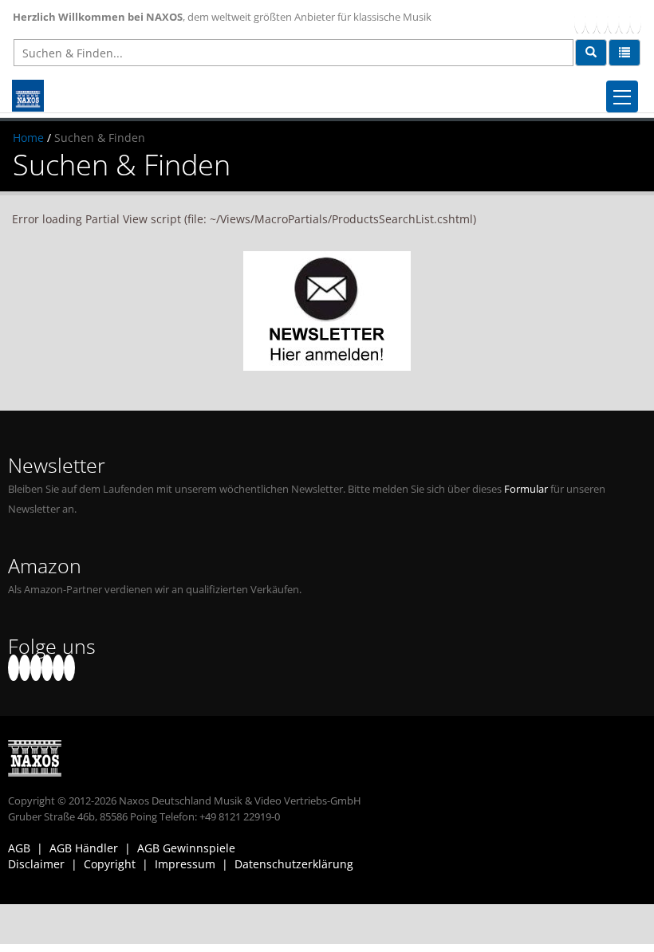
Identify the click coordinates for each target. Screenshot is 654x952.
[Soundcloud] (613, 20)
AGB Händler (83, 848)
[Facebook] (579, 20)
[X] (591, 20)
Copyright (110, 863)
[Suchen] (591, 52)
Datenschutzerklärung (293, 863)
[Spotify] (635, 20)
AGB (19, 848)
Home (28, 137)
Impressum (185, 863)
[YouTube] (602, 20)
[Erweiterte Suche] (624, 52)
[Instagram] (624, 20)
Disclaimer (36, 863)
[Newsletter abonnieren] (327, 311)
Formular (526, 489)
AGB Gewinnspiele (186, 848)
